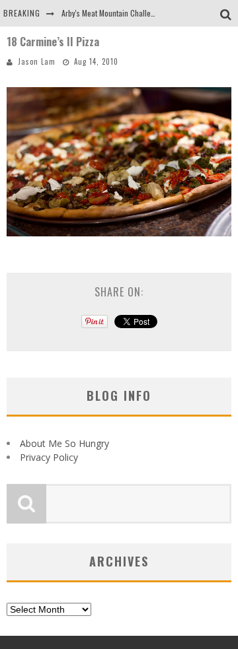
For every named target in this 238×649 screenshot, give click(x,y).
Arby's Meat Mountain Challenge (112, 12)
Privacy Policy (49, 457)
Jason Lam (37, 61)
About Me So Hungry (64, 443)
